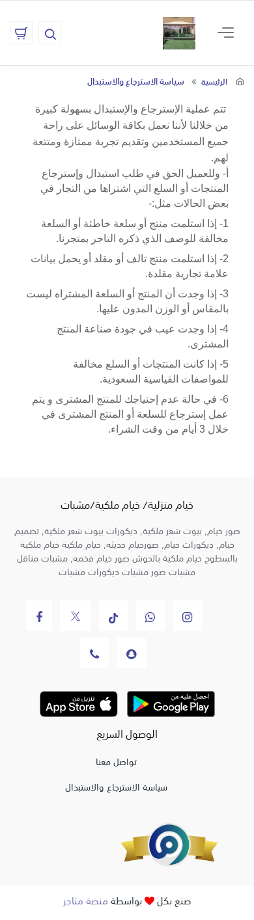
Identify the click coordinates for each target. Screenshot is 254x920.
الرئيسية (214, 80)
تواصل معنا (116, 760)
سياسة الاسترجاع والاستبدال (116, 786)
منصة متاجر (85, 899)
